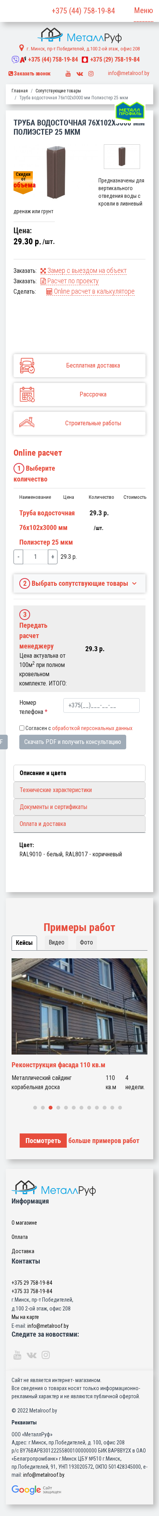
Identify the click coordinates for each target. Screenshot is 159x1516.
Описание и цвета (43, 773)
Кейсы (24, 942)
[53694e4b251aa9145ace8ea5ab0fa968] (56, 172)
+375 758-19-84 (53, 59)
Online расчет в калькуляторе (93, 291)
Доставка (23, 1251)
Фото (86, 942)
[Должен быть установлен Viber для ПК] (15, 60)
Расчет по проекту (72, 281)
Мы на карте (25, 1317)
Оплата (20, 1237)
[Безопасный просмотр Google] (79, 1490)
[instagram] (91, 72)
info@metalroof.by (128, 73)
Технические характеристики (56, 790)
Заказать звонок (32, 73)
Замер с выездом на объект (86, 270)
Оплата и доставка (43, 823)
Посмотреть (43, 1141)
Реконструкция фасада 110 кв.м (58, 1065)
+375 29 (32, 1283)
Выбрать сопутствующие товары (76, 583)
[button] (35, 1108)
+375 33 (32, 1291)
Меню (143, 10)
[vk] (79, 72)
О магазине (24, 1223)
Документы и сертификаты (53, 807)
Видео (56, 942)
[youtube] (68, 72)
